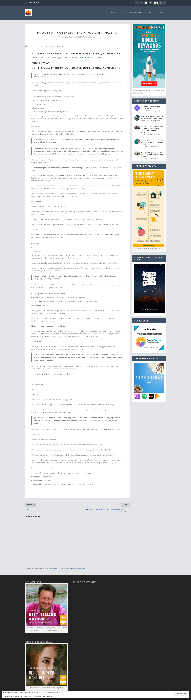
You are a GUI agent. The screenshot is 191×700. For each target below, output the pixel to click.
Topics (121, 13)
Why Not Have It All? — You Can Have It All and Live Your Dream (152, 154)
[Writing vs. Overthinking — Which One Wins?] (137, 108)
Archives (149, 13)
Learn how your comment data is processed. (69, 569)
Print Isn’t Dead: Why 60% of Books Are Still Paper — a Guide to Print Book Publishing (152, 129)
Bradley (69, 37)
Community (135, 13)
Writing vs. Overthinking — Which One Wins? (151, 107)
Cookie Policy (47, 696)
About (161, 13)
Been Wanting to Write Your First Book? (52, 3)
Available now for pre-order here (91, 57)
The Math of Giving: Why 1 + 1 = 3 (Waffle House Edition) (152, 117)
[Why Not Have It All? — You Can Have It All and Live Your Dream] (137, 153)
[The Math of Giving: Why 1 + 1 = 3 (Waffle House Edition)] (137, 118)
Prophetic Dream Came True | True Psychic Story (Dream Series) (152, 142)
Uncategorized (155, 111)
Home (112, 13)
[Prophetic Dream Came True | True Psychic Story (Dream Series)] (137, 142)
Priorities (92, 37)
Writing (85, 37)
